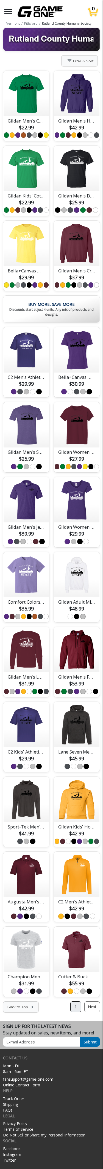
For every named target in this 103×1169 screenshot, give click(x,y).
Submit (90, 1042)
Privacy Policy (15, 1123)
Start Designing (26, 105)
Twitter (9, 1160)
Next (92, 1006)
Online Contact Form (21, 1084)
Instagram (12, 1154)
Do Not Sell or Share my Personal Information (44, 1135)
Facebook (12, 1148)
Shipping (10, 1104)
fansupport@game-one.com (28, 1079)
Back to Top (20, 1006)
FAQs (8, 1110)
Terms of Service (18, 1129)
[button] (8, 12)
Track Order (13, 1098)
